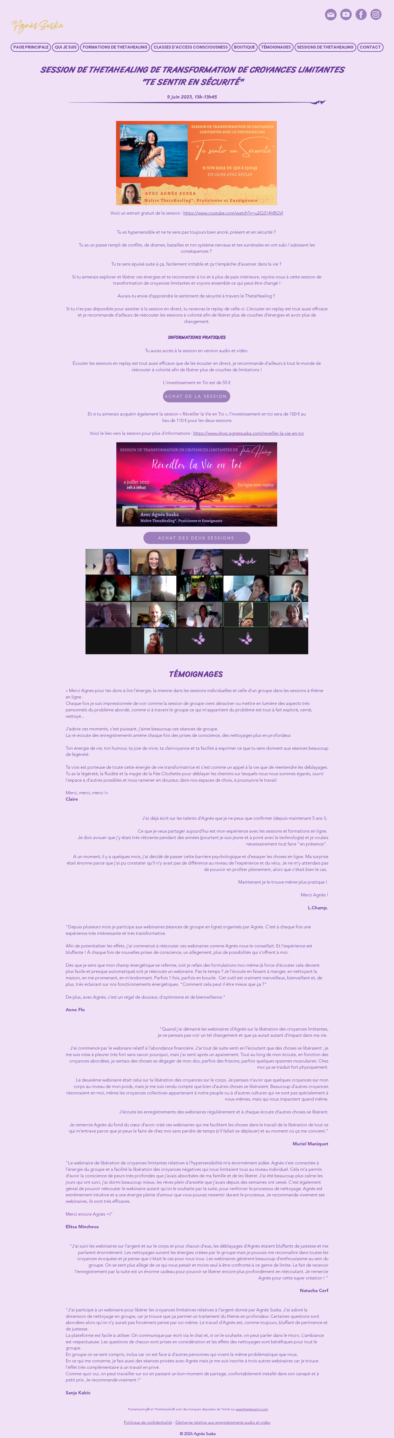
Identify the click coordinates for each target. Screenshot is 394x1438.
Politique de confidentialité (148, 1422)
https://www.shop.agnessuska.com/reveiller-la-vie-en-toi (248, 433)
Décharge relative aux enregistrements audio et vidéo (223, 1422)
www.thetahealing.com (252, 1409)
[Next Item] (299, 601)
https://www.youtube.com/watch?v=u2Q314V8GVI (233, 213)
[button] (115, 47)
